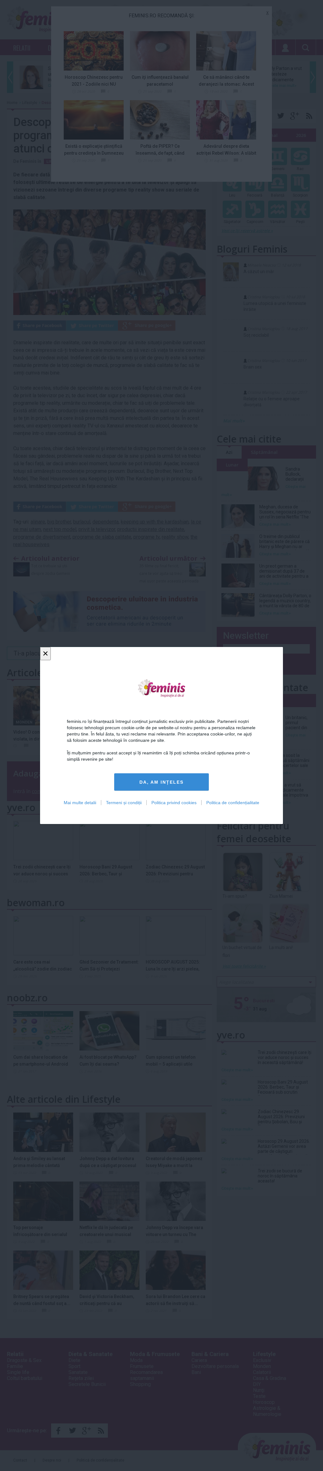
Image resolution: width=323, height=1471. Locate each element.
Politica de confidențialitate (232, 802)
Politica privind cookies (174, 802)
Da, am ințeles (161, 782)
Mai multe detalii (80, 802)
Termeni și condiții (124, 802)
